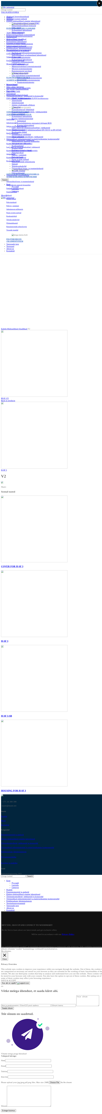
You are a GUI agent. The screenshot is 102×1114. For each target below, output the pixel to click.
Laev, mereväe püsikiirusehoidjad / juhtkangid (31, 128)
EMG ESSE (10, 91)
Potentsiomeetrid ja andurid (12, 835)
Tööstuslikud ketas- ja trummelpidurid (20, 181)
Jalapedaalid (17, 100)
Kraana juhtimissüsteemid (22, 119)
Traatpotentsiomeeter (25, 82)
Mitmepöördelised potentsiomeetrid (26, 66)
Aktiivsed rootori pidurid (16, 19)
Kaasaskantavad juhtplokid (23, 109)
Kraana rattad (11, 199)
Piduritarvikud (18, 153)
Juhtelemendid (18, 103)
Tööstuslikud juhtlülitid (21, 134)
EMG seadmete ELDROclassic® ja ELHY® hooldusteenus (27, 98)
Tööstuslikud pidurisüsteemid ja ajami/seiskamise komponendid (27, 847)
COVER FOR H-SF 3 (12, 566)
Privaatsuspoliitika (8, 857)
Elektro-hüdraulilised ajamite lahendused (23, 21)
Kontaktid (5, 825)
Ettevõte (4, 1077)
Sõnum (4, 1106)
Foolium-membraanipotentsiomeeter (27, 53)
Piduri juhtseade (12, 85)
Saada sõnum (7, 1008)
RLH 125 (5, 398)
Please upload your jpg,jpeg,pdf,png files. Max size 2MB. (25, 1082)
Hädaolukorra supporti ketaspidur (18, 185)
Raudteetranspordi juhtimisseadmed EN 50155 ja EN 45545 (36, 130)
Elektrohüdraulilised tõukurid (24, 26)
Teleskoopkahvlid (19, 166)
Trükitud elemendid (13, 57)
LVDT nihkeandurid (13, 54)
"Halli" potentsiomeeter (14, 33)
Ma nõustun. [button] (6, 951)
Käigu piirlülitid (12, 133)
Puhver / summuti (19, 155)
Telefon (4, 1071)
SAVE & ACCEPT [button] (8, 980)
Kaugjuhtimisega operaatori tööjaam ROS (34, 123)
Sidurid (15, 164)
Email (3, 1066)
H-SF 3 (4, 470)
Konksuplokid (11, 216)
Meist (3, 821)
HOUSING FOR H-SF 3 (13, 790)
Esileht (4, 329)
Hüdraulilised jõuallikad (17, 329)
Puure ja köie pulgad (20, 159)
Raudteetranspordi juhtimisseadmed (19, 144)
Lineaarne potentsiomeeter (16, 43)
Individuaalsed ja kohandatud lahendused (29, 55)
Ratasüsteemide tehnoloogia (23, 162)
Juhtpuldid (10, 119)
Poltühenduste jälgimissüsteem (13, 852)
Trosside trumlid (12, 230)
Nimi (3, 1060)
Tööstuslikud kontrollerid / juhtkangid (27, 137)
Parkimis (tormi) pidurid (15, 188)
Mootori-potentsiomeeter (22, 69)
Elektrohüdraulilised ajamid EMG (18, 88)
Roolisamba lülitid (19, 132)
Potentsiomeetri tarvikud (22, 71)
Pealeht (4, 816)
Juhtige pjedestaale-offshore (23, 105)
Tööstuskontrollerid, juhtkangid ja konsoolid (19, 843)
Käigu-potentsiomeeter (21, 57)
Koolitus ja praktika (9, 863)
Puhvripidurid (11, 202)
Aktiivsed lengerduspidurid (17, 16)
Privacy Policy (68, 934)
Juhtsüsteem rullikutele (14, 209)
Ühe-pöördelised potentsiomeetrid (26, 75)
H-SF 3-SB (6, 716)
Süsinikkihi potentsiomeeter (28, 80)
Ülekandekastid (12, 223)
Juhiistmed (21, 121)
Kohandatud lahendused (22, 30)
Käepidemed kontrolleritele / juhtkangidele (29, 112)
